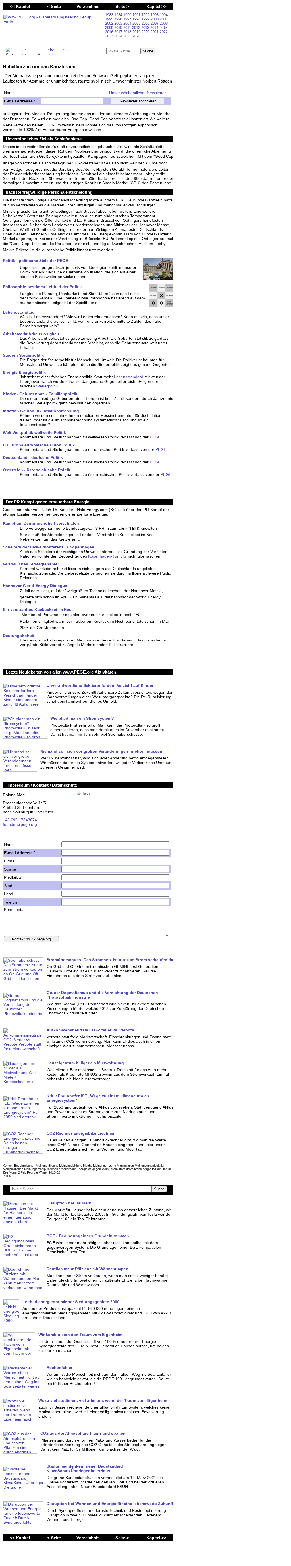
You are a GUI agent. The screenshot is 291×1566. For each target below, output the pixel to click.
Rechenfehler (59, 1367)
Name (9, 92)
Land (8, 894)
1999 (146, 19)
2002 (109, 23)
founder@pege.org (20, 824)
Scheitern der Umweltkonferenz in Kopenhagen (48, 547)
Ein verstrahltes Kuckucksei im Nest (38, 609)
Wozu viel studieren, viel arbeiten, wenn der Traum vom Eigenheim (102, 1400)
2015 (163, 28)
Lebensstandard (19, 312)
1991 (137, 15)
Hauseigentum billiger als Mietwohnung (85, 1063)
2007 (155, 23)
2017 (118, 32)
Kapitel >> (156, 6)
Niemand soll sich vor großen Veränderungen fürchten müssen (101, 751)
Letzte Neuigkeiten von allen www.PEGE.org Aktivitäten (61, 672)
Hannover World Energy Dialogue (35, 585)
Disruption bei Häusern (69, 1203)
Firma (9, 861)
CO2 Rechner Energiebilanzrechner (81, 1133)
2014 (154, 28)
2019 (137, 32)
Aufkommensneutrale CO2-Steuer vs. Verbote (90, 1030)
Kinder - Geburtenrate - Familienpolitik (40, 394)
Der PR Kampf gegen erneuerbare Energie (47, 501)
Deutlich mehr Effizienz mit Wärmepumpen (87, 1269)
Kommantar (14, 909)
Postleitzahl (14, 877)
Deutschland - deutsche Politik (33, 457)
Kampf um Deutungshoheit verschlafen (41, 523)
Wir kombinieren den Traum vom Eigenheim (80, 1334)
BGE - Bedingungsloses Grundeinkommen (88, 1236)
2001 (164, 19)
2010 (118, 28)
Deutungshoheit (18, 635)
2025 (127, 36)
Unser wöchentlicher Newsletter (137, 92)
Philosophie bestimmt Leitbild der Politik (42, 286)
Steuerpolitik (47, 386)
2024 (118, 36)
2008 (164, 23)
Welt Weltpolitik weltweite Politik (34, 432)
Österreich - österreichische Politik (36, 470)
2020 (146, 32)
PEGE (155, 437)
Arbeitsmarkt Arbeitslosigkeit (31, 334)
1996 (118, 19)
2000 (155, 19)
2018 (127, 32)
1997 (127, 19)
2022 (164, 32)
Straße (10, 869)
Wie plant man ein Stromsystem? (82, 718)
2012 (136, 28)
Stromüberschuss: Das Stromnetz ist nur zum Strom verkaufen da (110, 959)
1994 (164, 15)
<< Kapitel (19, 6)
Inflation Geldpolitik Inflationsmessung (41, 411)
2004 (127, 23)
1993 (155, 15)
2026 (136, 36)
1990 (127, 15)
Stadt (8, 885)
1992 (146, 15)
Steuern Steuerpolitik (23, 355)
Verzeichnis (88, 6)
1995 (109, 19)
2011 (127, 28)
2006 (146, 23)
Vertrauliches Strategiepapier (31, 564)
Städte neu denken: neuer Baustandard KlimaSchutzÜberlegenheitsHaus (85, 1468)
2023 (109, 36)
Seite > (122, 6)
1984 (118, 15)
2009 (109, 28)
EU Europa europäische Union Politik (39, 445)
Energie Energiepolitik (24, 372)
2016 (109, 32)
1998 (137, 19)
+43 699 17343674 (20, 820)
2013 (145, 28)
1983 (109, 15)
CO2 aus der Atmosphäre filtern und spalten (83, 1433)
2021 (155, 32)
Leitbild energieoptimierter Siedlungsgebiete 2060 (70, 1301)
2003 (118, 23)
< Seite (54, 6)
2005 (137, 23)
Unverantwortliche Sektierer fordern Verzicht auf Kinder (100, 685)
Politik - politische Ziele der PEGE (35, 260)
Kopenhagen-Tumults (107, 556)
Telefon (10, 902)
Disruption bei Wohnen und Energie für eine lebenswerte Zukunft (110, 1503)
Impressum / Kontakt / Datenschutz (42, 785)
